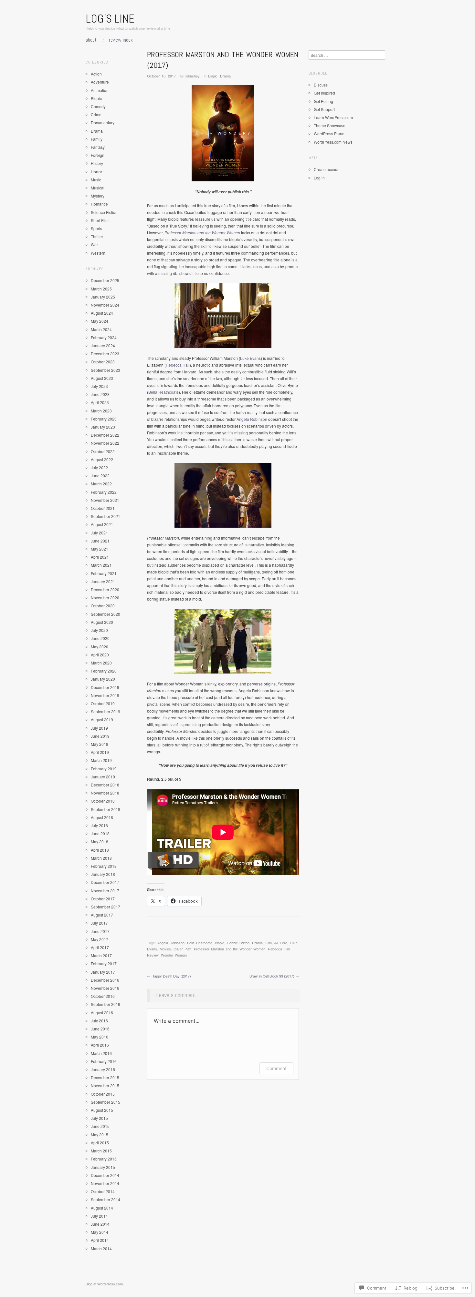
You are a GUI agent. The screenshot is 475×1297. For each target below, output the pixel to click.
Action (96, 73)
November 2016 (105, 988)
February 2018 (104, 866)
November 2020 (105, 597)
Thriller (97, 236)
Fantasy (98, 147)
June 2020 (100, 638)
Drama (225, 75)
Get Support (324, 109)
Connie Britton (238, 942)
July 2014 (99, 1216)
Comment (276, 1068)
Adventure (100, 82)
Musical (97, 187)
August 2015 (102, 1110)
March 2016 (101, 1053)
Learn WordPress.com (333, 117)
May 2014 (99, 1232)
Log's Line (110, 18)
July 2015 (99, 1118)
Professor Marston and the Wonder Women (202, 232)
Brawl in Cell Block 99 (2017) (274, 975)
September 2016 (105, 1004)
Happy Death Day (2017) (169, 975)
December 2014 (105, 1175)
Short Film (100, 220)
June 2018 (100, 833)
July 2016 (99, 1020)
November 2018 (105, 792)
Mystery (97, 195)
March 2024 (101, 329)
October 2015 (103, 1094)
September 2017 (105, 906)
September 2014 (105, 1199)
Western (98, 253)
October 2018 (103, 801)
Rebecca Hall (178, 365)
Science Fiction (104, 212)
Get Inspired (324, 93)
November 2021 (105, 500)
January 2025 (103, 296)
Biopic (212, 75)
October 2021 (103, 508)
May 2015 (99, 1134)
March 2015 (101, 1150)
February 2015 (104, 1158)
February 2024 (104, 337)
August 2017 (102, 914)
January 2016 (103, 1069)
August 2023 (102, 378)
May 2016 (99, 1036)
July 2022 (99, 467)
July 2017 (99, 923)
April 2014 (100, 1240)
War (94, 244)
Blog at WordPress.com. (105, 1283)
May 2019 (99, 744)
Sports (96, 228)
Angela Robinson (252, 419)
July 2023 (99, 386)
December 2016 (105, 980)
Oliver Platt (182, 948)
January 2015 (103, 1167)
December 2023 (105, 353)
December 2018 (105, 784)
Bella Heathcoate (163, 392)
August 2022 (102, 459)
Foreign (97, 155)
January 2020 (103, 679)
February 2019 (104, 768)
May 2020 (99, 646)
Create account (327, 169)
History (97, 163)
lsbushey (192, 75)
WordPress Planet (329, 133)
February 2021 (104, 573)
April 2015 (100, 1142)
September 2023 (105, 370)
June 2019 (100, 736)
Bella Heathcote (199, 942)
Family (96, 139)
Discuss (321, 84)
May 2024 (99, 321)
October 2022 (103, 451)
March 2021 (101, 565)
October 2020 (103, 605)
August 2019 (102, 719)
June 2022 (100, 475)
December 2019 (105, 687)
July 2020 (99, 630)
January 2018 (103, 874)
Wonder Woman (174, 955)
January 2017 (103, 972)
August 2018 (102, 817)
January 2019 (103, 776)
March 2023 (101, 410)
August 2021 (102, 524)
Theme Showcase (329, 125)
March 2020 (101, 662)
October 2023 (103, 361)
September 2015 (105, 1102)
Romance (99, 204)
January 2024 (103, 345)
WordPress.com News (333, 142)
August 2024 (102, 313)
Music (96, 179)
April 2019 (100, 752)
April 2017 (100, 947)
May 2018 (99, 841)
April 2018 (100, 850)
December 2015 (105, 1077)
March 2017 (101, 955)
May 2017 (99, 939)
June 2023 (100, 394)
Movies (165, 948)
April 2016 (100, 1045)
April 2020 (100, 654)
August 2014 (102, 1208)
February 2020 (104, 671)
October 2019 (103, 703)
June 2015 (100, 1126)
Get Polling (323, 101)
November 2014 (105, 1183)
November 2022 (105, 443)
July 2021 (99, 532)
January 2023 (103, 427)
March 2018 (101, 858)
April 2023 (100, 402)
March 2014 (101, 1248)
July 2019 (99, 728)
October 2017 (103, 898)
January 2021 (103, 581)
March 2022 (101, 483)
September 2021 (105, 516)
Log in (319, 177)
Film (268, 942)
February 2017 (104, 963)
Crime (96, 114)
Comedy (98, 106)
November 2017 (105, 890)
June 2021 (100, 540)
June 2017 (100, 931)
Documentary (102, 122)
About (91, 40)
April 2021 (100, 557)
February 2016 (104, 1061)
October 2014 (103, 1191)
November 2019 (105, 695)
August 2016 (102, 1012)
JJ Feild (280, 942)
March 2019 (101, 760)
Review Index (121, 40)
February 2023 (104, 418)
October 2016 (103, 996)
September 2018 (105, 809)
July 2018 (99, 825)
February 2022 (104, 492)
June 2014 (100, 1224)
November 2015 (105, 1085)
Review (152, 955)
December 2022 (105, 435)
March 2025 (101, 288)
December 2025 (105, 280)
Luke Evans (250, 358)
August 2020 (102, 622)
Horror (96, 171)
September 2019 (105, 711)
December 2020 (105, 589)
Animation (100, 90)
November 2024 (105, 305)
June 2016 (100, 1028)
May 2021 (99, 549)
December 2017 (105, 882)
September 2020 (105, 614)
